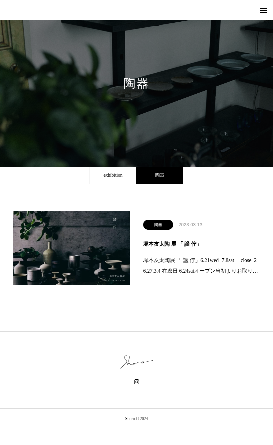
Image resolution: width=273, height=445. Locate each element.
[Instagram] (136, 382)
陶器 (159, 175)
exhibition (113, 175)
